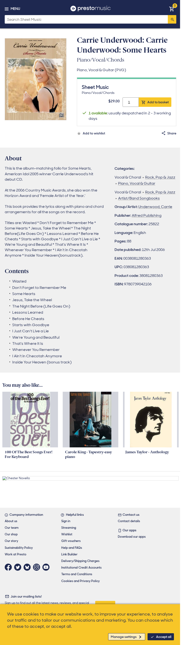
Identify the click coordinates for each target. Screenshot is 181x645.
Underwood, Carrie (155, 206)
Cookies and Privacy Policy (80, 581)
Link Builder (69, 554)
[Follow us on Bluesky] (28, 567)
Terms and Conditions (76, 574)
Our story (11, 541)
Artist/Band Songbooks (139, 198)
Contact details (129, 521)
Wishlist (66, 534)
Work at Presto (15, 554)
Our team (12, 528)
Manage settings (124, 637)
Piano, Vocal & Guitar (136, 183)
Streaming (68, 528)
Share (171, 133)
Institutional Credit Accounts (81, 568)
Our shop (11, 534)
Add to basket (158, 102)
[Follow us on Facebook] (9, 567)
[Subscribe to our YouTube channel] (47, 567)
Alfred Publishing (146, 215)
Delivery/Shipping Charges (80, 561)
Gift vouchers (71, 541)
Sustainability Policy (19, 548)
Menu (15, 8)
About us (11, 521)
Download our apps (132, 537)
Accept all (163, 637)
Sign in (65, 521)
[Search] (172, 19)
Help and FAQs (71, 548)
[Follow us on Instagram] (37, 567)
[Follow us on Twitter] (19, 567)
